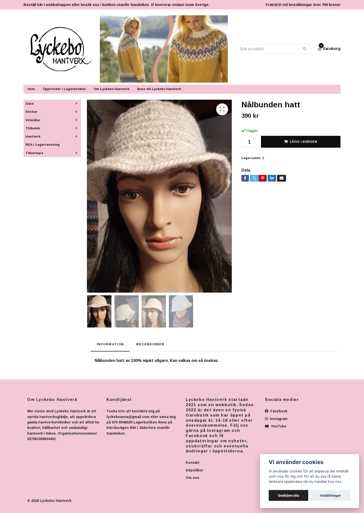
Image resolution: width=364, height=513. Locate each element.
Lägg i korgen (303, 141)
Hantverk (33, 136)
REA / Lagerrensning (43, 144)
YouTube (278, 426)
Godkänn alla (288, 495)
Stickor (31, 112)
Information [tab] (110, 344)
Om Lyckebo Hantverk (111, 89)
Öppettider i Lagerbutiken (64, 89)
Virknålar (33, 120)
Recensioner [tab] (150, 344)
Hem (31, 89)
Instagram (278, 419)
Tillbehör (33, 128)
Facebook (278, 411)
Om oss (192, 478)
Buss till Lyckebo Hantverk (159, 89)
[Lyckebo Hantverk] (64, 49)
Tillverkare (34, 153)
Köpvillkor (194, 470)
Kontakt (193, 463)
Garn (30, 103)
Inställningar (330, 495)
